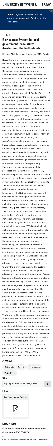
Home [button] (10, 14)
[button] (19, 4)
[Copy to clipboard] (47, 384)
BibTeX (10, 367)
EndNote (11, 373)
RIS (22, 367)
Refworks (35, 367)
